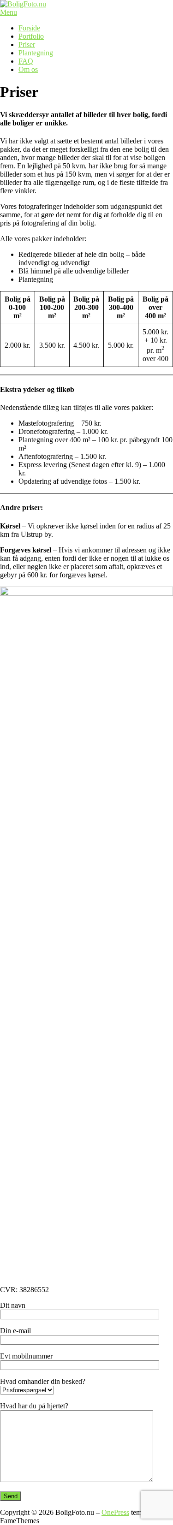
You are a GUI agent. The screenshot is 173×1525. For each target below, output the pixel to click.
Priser (26, 44)
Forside (29, 28)
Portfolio (31, 36)
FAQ (25, 61)
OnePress (115, 1512)
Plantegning (35, 53)
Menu (8, 12)
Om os (28, 69)
